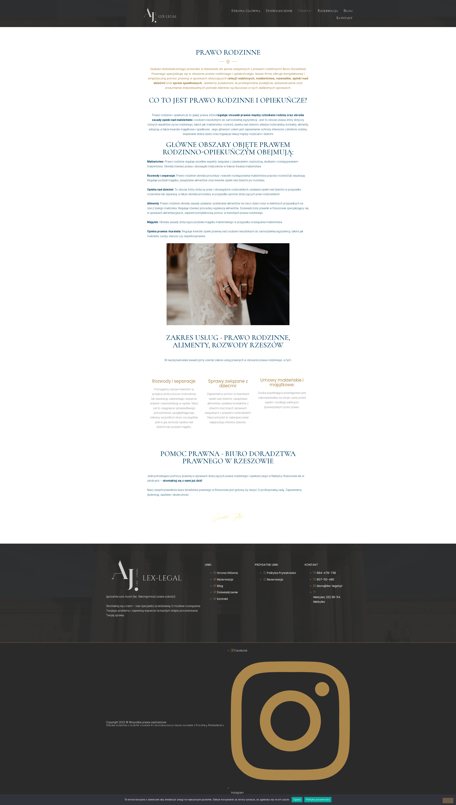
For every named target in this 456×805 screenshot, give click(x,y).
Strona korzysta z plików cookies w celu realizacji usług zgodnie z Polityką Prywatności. (165, 725)
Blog (348, 10)
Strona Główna (245, 10)
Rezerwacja (328, 10)
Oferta (304, 10)
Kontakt (344, 17)
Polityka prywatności (318, 799)
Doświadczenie (279, 10)
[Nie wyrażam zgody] (448, 800)
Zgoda (296, 799)
